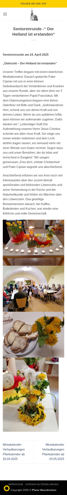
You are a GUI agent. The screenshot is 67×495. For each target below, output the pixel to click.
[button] (5, 14)
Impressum (15, 484)
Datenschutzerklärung (41, 484)
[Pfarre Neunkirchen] (33, 14)
